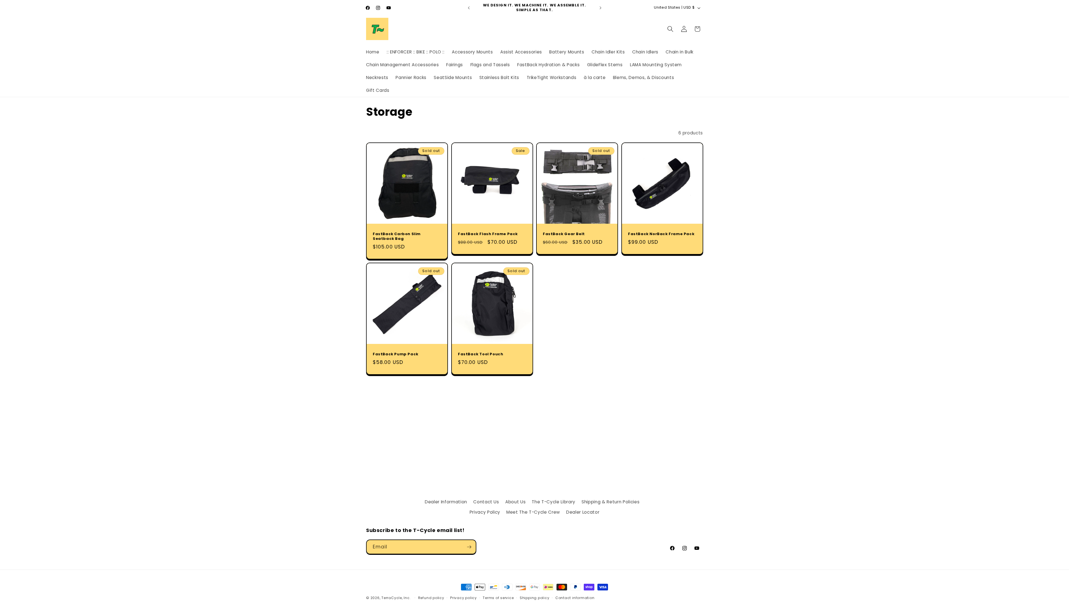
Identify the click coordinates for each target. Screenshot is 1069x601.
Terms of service (498, 597)
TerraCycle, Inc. (396, 597)
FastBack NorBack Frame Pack (661, 234)
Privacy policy (463, 597)
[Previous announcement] (469, 8)
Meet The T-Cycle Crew (533, 512)
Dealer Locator (582, 512)
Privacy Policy (485, 512)
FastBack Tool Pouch (480, 354)
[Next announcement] (600, 8)
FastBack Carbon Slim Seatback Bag (397, 236)
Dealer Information (446, 502)
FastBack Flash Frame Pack (488, 234)
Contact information (575, 597)
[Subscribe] (469, 547)
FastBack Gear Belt (564, 234)
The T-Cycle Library (553, 502)
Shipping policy (535, 597)
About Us (515, 502)
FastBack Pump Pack (395, 354)
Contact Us (486, 502)
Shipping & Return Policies (610, 502)
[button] (670, 29)
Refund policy (431, 597)
